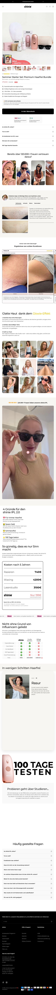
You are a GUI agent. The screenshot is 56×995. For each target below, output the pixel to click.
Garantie (24, 936)
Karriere (4, 936)
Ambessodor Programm (8, 933)
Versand (24, 938)
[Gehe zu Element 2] (9, 68)
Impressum (40, 941)
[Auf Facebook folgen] (3, 982)
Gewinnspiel (5, 938)
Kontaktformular (6, 958)
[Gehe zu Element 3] (14, 68)
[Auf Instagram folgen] (7, 982)
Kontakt (4, 941)
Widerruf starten (26, 941)
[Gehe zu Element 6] (29, 68)
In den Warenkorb (28, 111)
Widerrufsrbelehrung (43, 936)
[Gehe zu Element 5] (24, 68)
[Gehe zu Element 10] (48, 68)
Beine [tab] (30, 203)
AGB (38, 933)
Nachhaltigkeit (6, 943)
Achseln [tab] (25, 203)
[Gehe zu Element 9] (44, 68)
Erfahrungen (5, 946)
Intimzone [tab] (18, 203)
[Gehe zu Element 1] (4, 68)
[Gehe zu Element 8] (39, 68)
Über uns (4, 949)
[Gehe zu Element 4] (19, 68)
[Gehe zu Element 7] (34, 68)
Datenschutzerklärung (43, 938)
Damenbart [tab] (37, 203)
